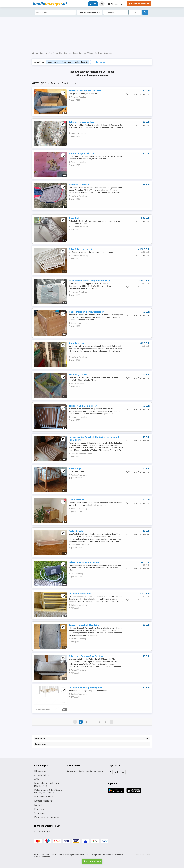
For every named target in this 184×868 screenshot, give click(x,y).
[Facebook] (110, 772)
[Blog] (123, 772)
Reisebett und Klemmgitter (83, 406)
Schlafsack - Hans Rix (80, 184)
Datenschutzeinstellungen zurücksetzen (46, 784)
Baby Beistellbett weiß (80, 249)
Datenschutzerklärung (44, 796)
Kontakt (38, 805)
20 (74, 83)
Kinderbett (74, 218)
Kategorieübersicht (43, 800)
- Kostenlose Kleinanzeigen (85, 771)
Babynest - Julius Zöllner (81, 122)
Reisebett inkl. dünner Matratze (85, 90)
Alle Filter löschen (98, 62)
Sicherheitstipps (41, 775)
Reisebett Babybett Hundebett (84, 625)
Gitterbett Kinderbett (80, 593)
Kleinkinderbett (77, 499)
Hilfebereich (40, 771)
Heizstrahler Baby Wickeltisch (84, 562)
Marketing (39, 809)
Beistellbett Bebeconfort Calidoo (86, 656)
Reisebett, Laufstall (78, 374)
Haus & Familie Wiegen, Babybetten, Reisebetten (66, 62)
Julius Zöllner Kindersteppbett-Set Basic (89, 280)
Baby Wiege (75, 468)
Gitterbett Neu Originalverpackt (85, 687)
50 (79, 83)
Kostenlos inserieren (140, 4)
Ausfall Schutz (76, 531)
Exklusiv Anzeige (42, 831)
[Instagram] (116, 772)
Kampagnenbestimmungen (47, 817)
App (94, 4)
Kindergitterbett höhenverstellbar (86, 312)
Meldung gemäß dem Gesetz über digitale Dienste (48, 791)
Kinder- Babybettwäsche (81, 153)
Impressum (39, 813)
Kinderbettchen (77, 343)
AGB (36, 779)
